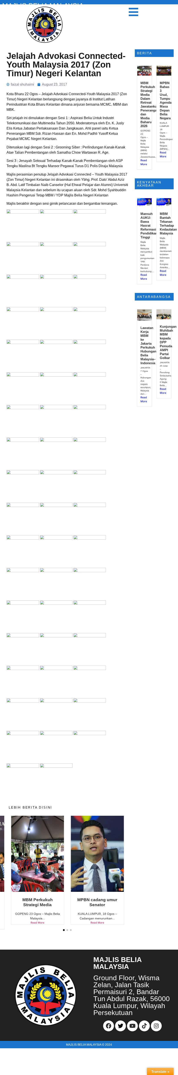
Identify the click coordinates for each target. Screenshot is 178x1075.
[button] (64, 934)
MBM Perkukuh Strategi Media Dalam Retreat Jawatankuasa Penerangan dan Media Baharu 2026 (151, 104)
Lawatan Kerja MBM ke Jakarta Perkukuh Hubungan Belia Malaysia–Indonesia (148, 345)
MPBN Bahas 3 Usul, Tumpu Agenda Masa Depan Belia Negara (165, 100)
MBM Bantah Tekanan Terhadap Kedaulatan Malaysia (168, 223)
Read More (37, 922)
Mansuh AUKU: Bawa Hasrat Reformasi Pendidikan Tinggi (148, 225)
